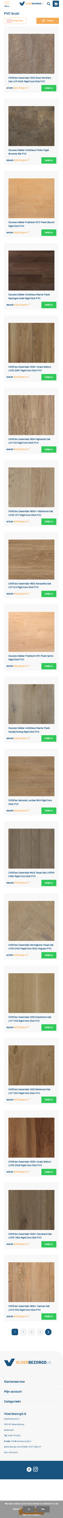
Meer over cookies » (31, 1515)
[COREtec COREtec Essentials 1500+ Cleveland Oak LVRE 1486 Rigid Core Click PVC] (31, 1210)
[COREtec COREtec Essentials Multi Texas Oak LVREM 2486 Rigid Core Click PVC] (31, 848)
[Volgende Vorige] (48, 1332)
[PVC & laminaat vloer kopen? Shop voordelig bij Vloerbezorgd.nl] (27, 1362)
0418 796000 (14, 1436)
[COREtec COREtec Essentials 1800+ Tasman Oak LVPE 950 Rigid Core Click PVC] (31, 1282)
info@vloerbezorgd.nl (21, 1441)
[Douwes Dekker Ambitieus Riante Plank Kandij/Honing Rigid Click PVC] (31, 704)
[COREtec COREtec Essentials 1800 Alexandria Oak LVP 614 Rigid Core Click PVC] (31, 559)
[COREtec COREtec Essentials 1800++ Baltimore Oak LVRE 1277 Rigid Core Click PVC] (31, 487)
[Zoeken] (48, 4)
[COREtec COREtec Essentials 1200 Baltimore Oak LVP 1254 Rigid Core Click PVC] (31, 1065)
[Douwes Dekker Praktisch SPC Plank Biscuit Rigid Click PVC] (31, 198)
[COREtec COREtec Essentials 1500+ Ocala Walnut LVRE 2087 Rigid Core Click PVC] (31, 343)
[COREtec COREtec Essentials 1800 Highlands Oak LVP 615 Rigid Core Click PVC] (31, 415)
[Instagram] (35, 1470)
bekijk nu (49, 88)
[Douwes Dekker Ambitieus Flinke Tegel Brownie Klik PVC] (31, 126)
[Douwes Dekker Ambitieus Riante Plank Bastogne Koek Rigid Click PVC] (31, 270)
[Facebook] (29, 1470)
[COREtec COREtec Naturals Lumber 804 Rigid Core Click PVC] (31, 776)
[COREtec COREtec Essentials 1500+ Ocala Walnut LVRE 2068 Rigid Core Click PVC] (31, 1138)
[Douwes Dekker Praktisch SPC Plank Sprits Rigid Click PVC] (31, 632)
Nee (43, 1509)
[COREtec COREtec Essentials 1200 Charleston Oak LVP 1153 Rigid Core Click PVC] (31, 993)
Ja (29, 1509)
